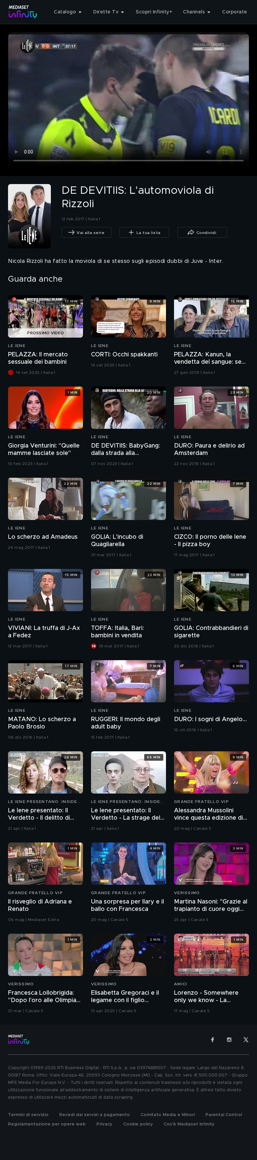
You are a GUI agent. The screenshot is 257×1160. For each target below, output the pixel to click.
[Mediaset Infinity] (23, 12)
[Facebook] (212, 1040)
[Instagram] (229, 1040)
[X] (246, 1040)
